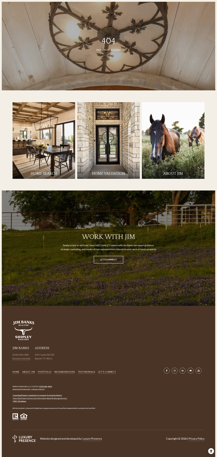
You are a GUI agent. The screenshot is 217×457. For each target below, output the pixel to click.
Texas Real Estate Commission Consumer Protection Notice (37, 395)
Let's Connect (107, 371)
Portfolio (45, 371)
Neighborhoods (64, 371)
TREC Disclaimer (19, 401)
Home (16, 371)
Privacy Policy (196, 438)
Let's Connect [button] (108, 259)
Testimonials (86, 371)
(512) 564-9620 (45, 386)
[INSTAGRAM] (175, 371)
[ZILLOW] (199, 371)
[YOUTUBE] (191, 371)
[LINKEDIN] (183, 371)
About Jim (28, 371)
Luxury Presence (92, 438)
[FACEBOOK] (167, 371)
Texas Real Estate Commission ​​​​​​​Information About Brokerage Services (40, 398)
